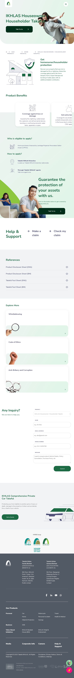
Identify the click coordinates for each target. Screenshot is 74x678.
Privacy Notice (51, 655)
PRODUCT (37, 409)
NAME (36, 420)
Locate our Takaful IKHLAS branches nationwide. (33, 163)
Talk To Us (19, 29)
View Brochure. (20, 665)
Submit (62, 469)
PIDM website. (19, 670)
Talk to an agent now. (24, 172)
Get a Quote (10, 517)
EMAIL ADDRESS (39, 430)
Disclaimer (41, 655)
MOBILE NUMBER (39, 441)
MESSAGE (37, 452)
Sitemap (49, 657)
